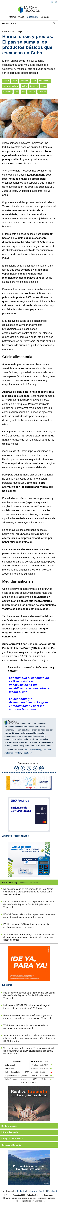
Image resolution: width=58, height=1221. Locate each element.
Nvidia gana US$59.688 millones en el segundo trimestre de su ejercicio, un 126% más (27, 1006)
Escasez (34, 86)
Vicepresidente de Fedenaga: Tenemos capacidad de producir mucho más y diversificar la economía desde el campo (28, 937)
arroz (14, 80)
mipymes (7, 91)
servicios (42, 91)
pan (16, 91)
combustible (44, 80)
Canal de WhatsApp (32, 750)
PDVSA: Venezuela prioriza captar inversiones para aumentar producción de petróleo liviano (29, 915)
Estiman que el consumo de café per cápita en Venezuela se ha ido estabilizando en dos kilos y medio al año (29, 684)
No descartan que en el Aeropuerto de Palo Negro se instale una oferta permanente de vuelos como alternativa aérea (28, 892)
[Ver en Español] (56, 2)
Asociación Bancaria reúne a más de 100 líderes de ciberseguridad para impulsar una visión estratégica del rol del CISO (29, 1038)
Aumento (24, 80)
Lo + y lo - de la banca (12, 1138)
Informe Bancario (9, 1132)
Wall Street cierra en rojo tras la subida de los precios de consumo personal (25, 1026)
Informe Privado (16, 17)
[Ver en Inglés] (52, 2)
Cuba (24, 86)
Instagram (9, 753)
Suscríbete (32, 17)
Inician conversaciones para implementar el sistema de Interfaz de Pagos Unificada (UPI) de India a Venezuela (29, 904)
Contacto (45, 17)
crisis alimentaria (10, 86)
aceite (6, 80)
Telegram (47, 750)
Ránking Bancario (10, 1126)
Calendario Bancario (11, 1145)
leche (43, 86)
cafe (34, 80)
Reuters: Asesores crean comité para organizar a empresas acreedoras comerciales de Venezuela (27, 1016)
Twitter (18, 753)
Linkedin (21, 1191)
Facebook (27, 753)
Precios (31, 91)
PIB (23, 91)
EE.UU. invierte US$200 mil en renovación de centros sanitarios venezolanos (26, 925)
